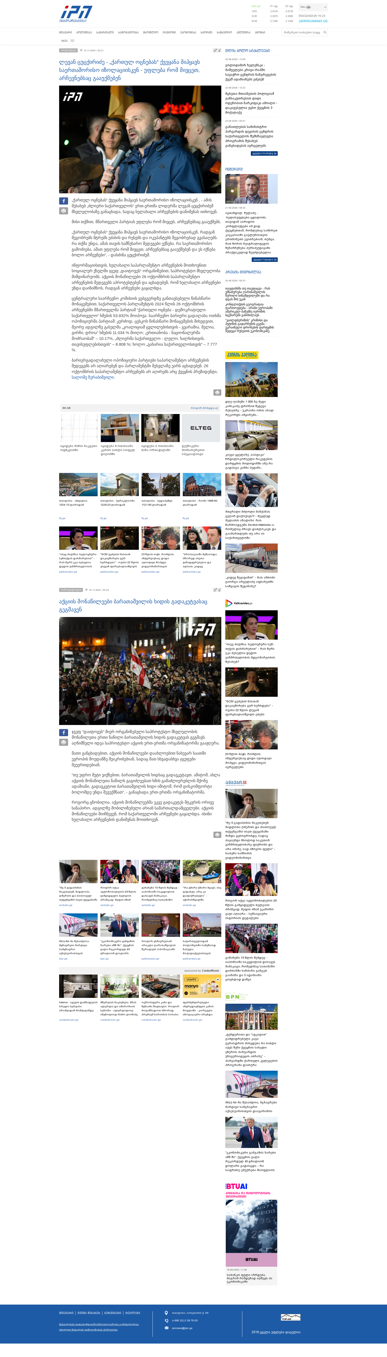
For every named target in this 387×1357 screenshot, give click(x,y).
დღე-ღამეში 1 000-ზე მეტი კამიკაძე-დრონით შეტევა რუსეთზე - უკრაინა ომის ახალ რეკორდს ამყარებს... (249, 408)
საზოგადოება (128, 32)
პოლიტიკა (84, 32)
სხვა (64, 40)
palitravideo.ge (68, 571)
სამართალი (105, 32)
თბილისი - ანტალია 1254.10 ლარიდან (73, 502)
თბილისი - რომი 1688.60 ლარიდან (200, 502)
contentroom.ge (68, 1019)
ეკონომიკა (188, 32)
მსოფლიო (150, 32)
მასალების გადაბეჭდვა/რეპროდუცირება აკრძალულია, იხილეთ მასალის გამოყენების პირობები (99, 1327)
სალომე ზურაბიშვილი (93, 377)
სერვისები (112, 1313)
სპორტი (206, 32)
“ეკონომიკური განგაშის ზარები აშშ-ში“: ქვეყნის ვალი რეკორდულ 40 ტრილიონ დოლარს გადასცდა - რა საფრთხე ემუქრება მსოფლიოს (118, 951)
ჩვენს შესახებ (89, 1313)
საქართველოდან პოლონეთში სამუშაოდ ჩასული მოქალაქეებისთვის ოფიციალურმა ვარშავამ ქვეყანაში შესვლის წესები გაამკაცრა (201, 953)
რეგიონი (169, 32)
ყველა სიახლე (263, 153)
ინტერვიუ (234, 169)
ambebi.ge (65, 905)
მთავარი (65, 32)
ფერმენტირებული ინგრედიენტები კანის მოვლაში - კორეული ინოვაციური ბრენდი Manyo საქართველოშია (199, 1010)
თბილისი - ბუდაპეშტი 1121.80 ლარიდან (157, 502)
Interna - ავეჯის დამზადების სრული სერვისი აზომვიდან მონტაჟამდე (78, 1006)
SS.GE (66, 408)
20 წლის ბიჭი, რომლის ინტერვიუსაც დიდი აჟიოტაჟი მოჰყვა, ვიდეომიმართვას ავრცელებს (158, 562)
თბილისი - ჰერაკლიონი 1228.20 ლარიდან (117, 502)
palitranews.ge (150, 958)
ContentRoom (210, 970)
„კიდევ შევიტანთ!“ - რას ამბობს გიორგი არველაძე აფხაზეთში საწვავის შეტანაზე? (250, 582)
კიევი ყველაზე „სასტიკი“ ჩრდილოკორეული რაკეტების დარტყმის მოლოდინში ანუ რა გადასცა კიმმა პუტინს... (249, 461)
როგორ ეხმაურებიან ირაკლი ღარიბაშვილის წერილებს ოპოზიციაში (159, 945)
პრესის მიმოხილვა (243, 272)
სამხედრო (224, 32)
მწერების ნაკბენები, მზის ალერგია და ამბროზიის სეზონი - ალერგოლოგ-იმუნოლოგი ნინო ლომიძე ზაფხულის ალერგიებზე (119, 1010)
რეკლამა (132, 1313)
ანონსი (260, 32)
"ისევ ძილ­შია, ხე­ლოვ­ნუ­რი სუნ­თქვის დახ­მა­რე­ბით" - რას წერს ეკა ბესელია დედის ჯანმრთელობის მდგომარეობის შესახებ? (78, 562)
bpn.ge (256, 6)
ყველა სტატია (263, 259)
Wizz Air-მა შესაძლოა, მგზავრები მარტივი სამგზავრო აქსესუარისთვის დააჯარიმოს (74, 949)
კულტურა (243, 32)
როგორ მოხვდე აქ (204, 408)
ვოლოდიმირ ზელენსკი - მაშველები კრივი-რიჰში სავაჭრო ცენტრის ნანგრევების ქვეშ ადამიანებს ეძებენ (250, 72)
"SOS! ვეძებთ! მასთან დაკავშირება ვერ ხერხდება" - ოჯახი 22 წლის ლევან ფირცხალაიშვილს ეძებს (119, 562)
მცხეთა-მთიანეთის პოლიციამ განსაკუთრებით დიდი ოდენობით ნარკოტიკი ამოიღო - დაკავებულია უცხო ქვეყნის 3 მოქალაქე (251, 103)
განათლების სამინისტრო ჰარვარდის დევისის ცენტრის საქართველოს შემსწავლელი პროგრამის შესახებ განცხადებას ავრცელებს (249, 136)
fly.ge (62, 518)
